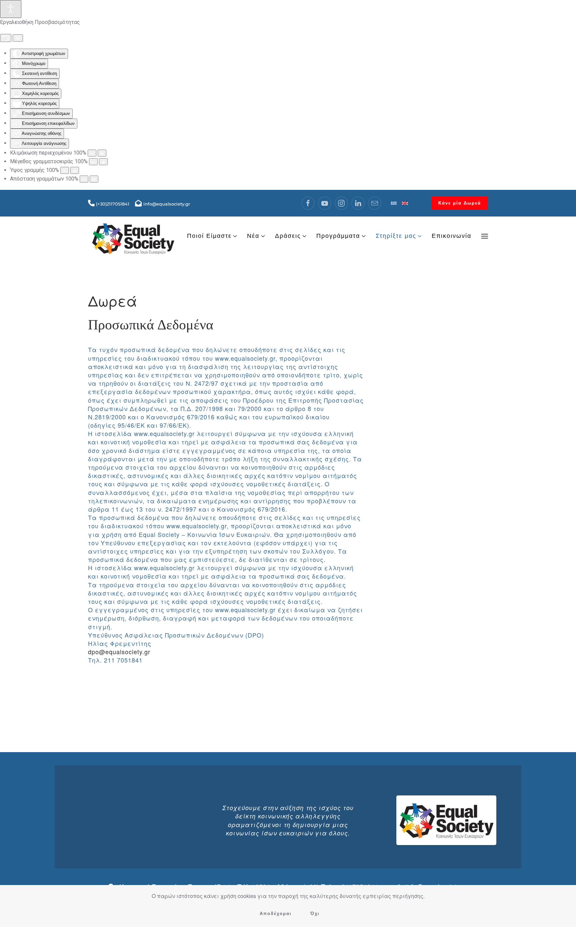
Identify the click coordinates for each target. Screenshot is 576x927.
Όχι (315, 913)
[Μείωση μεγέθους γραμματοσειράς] (93, 161)
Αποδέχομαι (276, 913)
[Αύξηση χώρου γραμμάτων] (94, 179)
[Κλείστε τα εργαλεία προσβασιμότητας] (18, 38)
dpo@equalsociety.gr (119, 651)
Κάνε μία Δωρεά (459, 203)
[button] (484, 236)
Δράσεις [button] (288, 235)
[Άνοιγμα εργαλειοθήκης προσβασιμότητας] (10, 9)
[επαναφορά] (5, 38)
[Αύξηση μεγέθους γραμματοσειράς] (103, 161)
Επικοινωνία (451, 235)
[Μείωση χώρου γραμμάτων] (84, 179)
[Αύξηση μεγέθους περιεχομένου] (102, 153)
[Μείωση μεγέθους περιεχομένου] (92, 153)
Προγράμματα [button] (338, 235)
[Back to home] (133, 236)
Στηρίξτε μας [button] (396, 235)
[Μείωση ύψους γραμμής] (64, 170)
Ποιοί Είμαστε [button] (209, 235)
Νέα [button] (253, 235)
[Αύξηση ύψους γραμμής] (74, 170)
